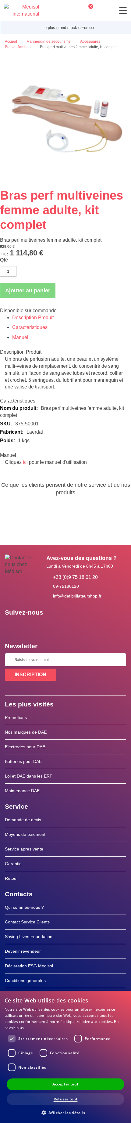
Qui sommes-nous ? (24, 907)
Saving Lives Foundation (28, 936)
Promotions (16, 717)
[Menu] (123, 10)
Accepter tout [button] (65, 1084)
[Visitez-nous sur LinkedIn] (29, 626)
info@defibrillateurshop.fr (77, 596)
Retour (11, 878)
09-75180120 (66, 586)
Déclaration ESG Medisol (29, 965)
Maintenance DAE (22, 790)
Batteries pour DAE (23, 761)
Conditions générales (25, 980)
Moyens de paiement (25, 834)
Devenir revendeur (23, 951)
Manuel (20, 337)
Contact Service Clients (27, 921)
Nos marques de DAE (26, 732)
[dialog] (65, 1057)
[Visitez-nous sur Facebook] (11, 626)
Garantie (13, 863)
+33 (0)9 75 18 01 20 (75, 577)
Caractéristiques (30, 327)
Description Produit (33, 317)
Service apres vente (24, 849)
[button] (65, 1112)
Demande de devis (23, 819)
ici (25, 462)
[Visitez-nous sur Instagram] (46, 626)
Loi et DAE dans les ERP (28, 776)
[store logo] (21, 11)
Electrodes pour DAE (25, 746)
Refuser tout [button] (66, 1099)
